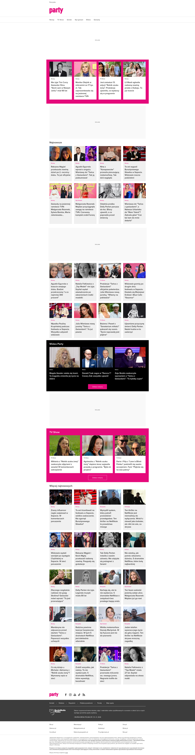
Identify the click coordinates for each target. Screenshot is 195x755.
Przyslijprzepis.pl (103, 732)
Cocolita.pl (52, 732)
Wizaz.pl (125, 728)
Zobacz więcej (97, 387)
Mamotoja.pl (77, 724)
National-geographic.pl (81, 732)
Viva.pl (125, 724)
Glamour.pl (52, 728)
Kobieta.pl (101, 728)
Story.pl (125, 732)
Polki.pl (100, 724)
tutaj (66, 752)
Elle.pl (51, 724)
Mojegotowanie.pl (79, 728)
